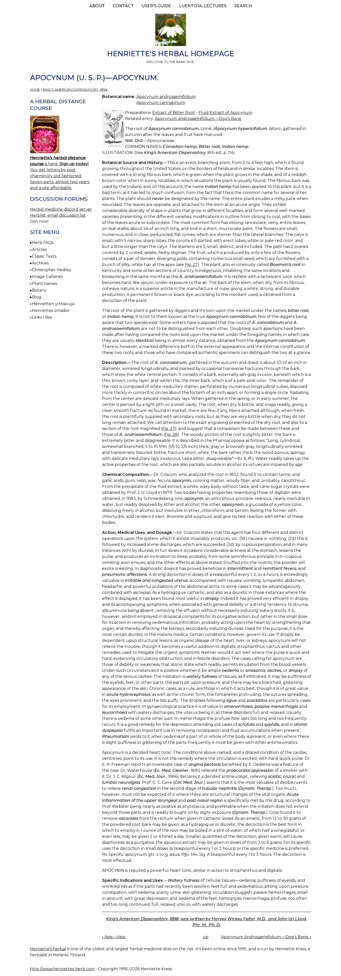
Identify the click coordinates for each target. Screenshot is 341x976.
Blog (36, 297)
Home (35, 89)
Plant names (44, 283)
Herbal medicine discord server (61, 209)
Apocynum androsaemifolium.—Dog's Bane (198, 118)
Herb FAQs (42, 242)
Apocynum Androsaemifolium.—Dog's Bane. (266, 937)
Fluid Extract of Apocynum (225, 112)
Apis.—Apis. (114, 937)
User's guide (156, 5)
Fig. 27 (191, 264)
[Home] (170, 31)
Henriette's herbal (48, 949)
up (205, 937)
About (97, 5)
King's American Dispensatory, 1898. (75, 89)
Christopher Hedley (51, 269)
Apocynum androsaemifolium (166, 96)
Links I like (42, 317)
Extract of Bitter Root (173, 112)
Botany (39, 290)
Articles (39, 249)
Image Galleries (47, 276)
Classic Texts (44, 256)
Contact (123, 5)
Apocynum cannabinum (160, 102)
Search (243, 5)
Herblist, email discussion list (58, 215)
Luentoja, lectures (202, 5)
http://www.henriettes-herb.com (62, 969)
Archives (40, 263)
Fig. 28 (171, 434)
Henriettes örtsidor (51, 310)
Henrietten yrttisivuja (53, 303)
